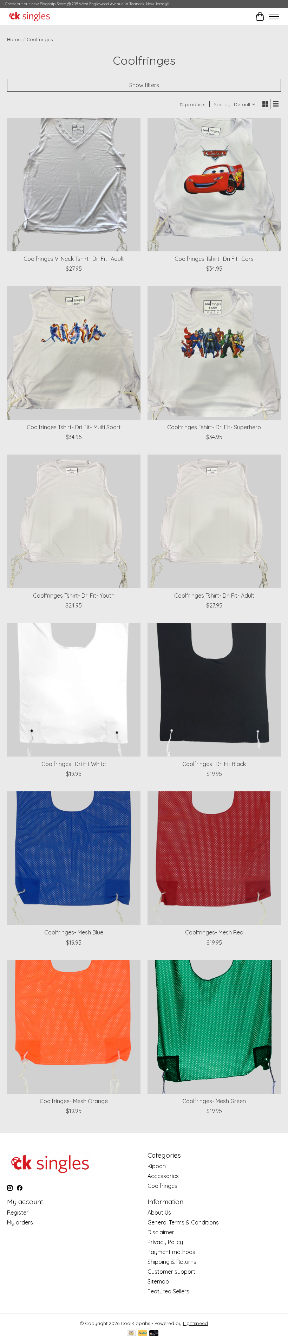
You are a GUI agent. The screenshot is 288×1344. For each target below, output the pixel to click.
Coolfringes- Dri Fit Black (214, 763)
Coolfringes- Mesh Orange (74, 1101)
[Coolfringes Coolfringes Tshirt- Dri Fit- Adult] (214, 521)
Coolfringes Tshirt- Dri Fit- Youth (73, 595)
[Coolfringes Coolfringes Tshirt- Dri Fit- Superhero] (214, 353)
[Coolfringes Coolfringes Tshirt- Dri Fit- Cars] (214, 184)
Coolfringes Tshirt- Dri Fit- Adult (214, 595)
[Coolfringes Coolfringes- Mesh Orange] (73, 1027)
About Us (159, 1212)
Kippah (157, 1166)
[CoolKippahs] (29, 16)
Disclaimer (161, 1232)
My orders (20, 1222)
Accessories (163, 1175)
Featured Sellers (168, 1291)
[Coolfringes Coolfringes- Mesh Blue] (73, 858)
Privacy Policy (165, 1242)
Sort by (222, 104)
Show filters (144, 85)
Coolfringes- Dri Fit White (73, 763)
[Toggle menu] (274, 16)
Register (17, 1212)
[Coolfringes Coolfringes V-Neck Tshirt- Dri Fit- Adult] (73, 184)
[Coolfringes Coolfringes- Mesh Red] (214, 858)
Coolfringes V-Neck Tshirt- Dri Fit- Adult (74, 258)
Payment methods (171, 1251)
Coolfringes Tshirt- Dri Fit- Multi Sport (74, 427)
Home (14, 39)
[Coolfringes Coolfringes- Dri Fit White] (73, 690)
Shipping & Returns (172, 1261)
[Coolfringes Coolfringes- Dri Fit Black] (214, 690)
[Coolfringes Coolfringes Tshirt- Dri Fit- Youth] (73, 521)
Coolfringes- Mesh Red (214, 932)
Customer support (171, 1271)
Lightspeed (195, 1323)
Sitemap (158, 1281)
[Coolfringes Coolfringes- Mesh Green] (214, 1027)
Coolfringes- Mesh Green (214, 1101)
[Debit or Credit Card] (153, 1333)
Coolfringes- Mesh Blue (73, 932)
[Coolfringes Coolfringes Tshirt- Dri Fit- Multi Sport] (73, 353)
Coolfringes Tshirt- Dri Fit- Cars (214, 258)
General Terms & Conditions (183, 1222)
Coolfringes (162, 1185)
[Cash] (131, 1333)
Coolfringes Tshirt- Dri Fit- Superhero (214, 427)
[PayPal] (142, 1333)
